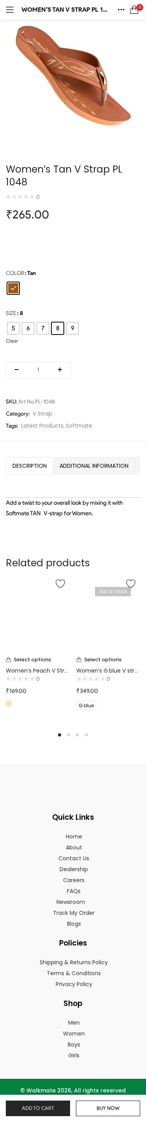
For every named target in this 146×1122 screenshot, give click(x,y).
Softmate (79, 426)
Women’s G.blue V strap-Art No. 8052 (108, 671)
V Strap (42, 413)
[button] (134, 9)
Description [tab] (29, 466)
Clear (12, 341)
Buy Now (108, 1108)
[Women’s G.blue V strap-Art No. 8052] (108, 614)
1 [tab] (59, 734)
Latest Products (42, 426)
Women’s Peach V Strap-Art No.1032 (38, 671)
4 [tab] (86, 734)
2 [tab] (68, 734)
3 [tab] (77, 734)
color (15, 273)
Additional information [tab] (94, 466)
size (11, 313)
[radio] (13, 288)
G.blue (86, 705)
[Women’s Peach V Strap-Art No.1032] (38, 614)
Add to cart (38, 1108)
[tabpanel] (38, 649)
